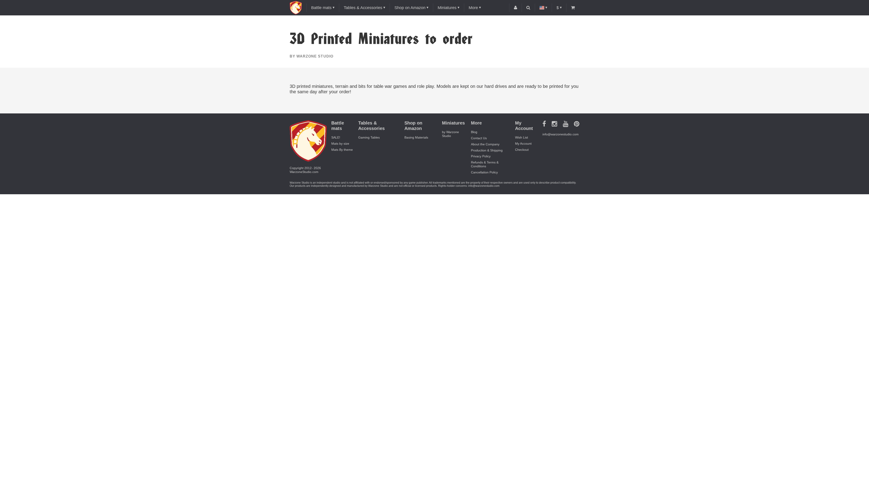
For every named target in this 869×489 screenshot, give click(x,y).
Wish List (521, 137)
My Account (523, 143)
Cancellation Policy (484, 172)
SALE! (335, 137)
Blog (474, 132)
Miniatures (447, 7)
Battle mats (321, 7)
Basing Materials (416, 137)
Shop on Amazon (409, 7)
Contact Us (479, 138)
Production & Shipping (487, 150)
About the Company (485, 144)
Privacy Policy (481, 156)
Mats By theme (342, 149)
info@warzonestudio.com (560, 134)
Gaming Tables (369, 137)
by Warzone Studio (311, 56)
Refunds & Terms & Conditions (485, 164)
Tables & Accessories (363, 7)
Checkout (522, 149)
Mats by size (340, 143)
